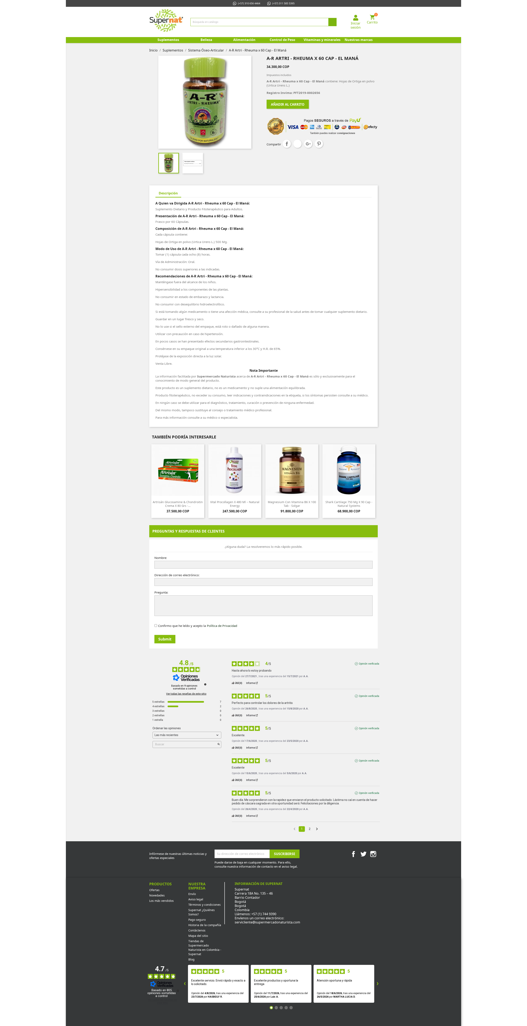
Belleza (206, 39)
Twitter (363, 854)
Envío (192, 894)
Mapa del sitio (198, 936)
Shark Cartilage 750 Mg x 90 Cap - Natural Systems (348, 504)
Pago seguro (197, 920)
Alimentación (244, 39)
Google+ (308, 144)
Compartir (287, 144)
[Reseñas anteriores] (185, 984)
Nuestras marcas (359, 39)
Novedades (157, 895)
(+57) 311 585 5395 (283, 3)
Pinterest (319, 144)
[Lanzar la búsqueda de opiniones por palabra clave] (218, 744)
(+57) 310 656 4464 (249, 3)
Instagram (373, 854)
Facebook (353, 854)
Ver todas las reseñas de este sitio (186, 693)
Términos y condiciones (204, 905)
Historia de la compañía (204, 925)
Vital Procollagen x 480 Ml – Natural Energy (234, 504)
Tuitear (297, 144)
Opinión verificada (369, 663)
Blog (191, 959)
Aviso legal (195, 899)
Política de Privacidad (222, 626)
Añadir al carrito (287, 104)
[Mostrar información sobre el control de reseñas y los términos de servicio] (178, 990)
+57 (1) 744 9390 (263, 914)
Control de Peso (282, 39)
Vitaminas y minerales (322, 39)
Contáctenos (196, 930)
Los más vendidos (161, 901)
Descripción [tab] (168, 193)
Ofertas (154, 890)
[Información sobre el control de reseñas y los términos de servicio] (205, 684)
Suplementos (168, 39)
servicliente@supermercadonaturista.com (267, 922)
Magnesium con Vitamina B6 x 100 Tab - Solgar (292, 504)
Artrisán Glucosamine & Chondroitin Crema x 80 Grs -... (178, 504)
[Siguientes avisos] (317, 829)
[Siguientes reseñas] (377, 984)
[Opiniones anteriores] (294, 828)
